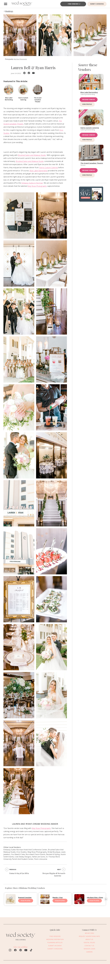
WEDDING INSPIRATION (55, 939)
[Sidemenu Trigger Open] (5, 4)
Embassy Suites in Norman (32, 183)
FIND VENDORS (73, 4)
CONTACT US (89, 946)
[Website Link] (20, 941)
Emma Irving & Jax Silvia (19, 873)
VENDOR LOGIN (89, 949)
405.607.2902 (89, 933)
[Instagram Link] (10, 950)
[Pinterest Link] (20, 950)
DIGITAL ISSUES (89, 942)
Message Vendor (88, 99)
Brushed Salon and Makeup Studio (32, 155)
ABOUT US (89, 939)
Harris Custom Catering (48, 167)
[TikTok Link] (31, 950)
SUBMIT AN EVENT (55, 946)
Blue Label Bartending (38, 170)
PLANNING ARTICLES (55, 942)
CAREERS (89, 952)
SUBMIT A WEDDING (97, 4)
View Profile (87, 104)
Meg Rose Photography (20, 59)
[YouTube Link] (25, 950)
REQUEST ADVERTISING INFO (89, 936)
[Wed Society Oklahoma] (21, 4)
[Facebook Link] (15, 950)
